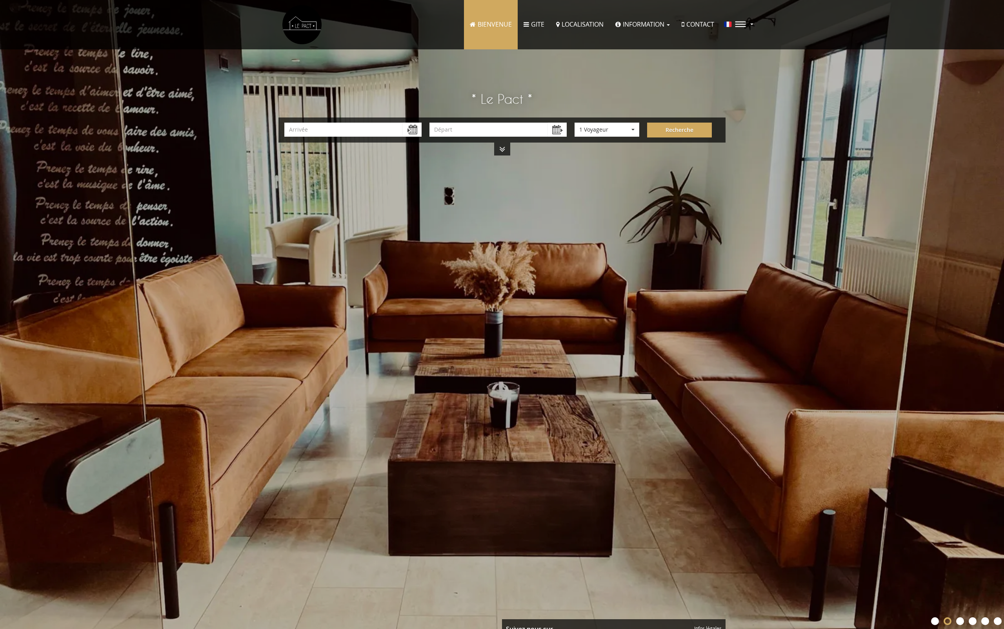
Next (994, 314)
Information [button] (644, 24)
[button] (738, 24)
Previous (10, 314)
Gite (537, 24)
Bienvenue (495, 24)
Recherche (679, 130)
